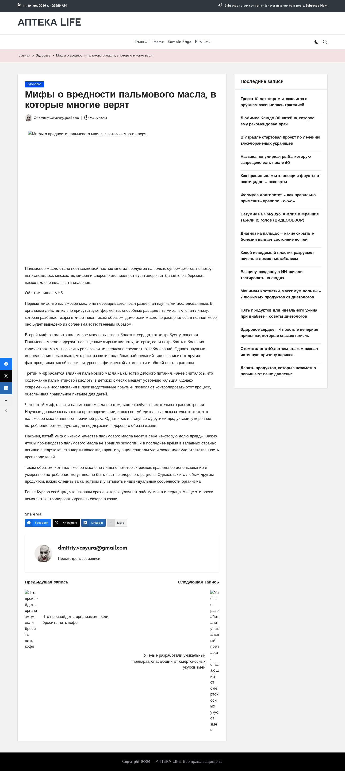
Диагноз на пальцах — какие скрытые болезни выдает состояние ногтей (277, 237)
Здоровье (34, 84)
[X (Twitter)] (6, 376)
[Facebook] (6, 364)
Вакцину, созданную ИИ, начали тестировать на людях (272, 275)
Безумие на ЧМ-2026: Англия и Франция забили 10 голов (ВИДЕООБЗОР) (280, 217)
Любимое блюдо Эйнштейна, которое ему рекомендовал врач (277, 121)
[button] (79, 558)
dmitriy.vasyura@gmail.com (92, 548)
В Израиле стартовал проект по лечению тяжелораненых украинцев (280, 140)
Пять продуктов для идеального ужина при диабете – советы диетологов (279, 313)
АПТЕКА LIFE (49, 23)
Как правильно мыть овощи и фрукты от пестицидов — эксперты (281, 179)
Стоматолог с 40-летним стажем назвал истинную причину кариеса (279, 352)
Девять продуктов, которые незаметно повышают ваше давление (278, 371)
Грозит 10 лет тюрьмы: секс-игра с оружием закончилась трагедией (274, 102)
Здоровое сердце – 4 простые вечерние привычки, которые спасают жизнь (279, 333)
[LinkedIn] (6, 388)
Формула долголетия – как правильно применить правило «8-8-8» (278, 198)
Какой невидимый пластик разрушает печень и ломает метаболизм (277, 256)
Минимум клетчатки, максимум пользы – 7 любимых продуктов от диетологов (281, 294)
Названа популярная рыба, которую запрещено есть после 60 (276, 160)
